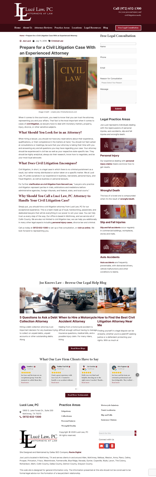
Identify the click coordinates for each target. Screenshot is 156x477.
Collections (66, 416)
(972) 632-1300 (40, 228)
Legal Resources (92, 28)
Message (104, 89)
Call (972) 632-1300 (127, 8)
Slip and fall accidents (110, 227)
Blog (105, 28)
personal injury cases (62, 222)
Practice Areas (62, 28)
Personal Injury (67, 421)
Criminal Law (57, 41)
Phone (103, 57)
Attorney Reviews (43, 28)
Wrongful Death (68, 426)
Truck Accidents (108, 410)
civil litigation (33, 124)
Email (102, 68)
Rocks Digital (75, 452)
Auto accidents (107, 262)
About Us (27, 28)
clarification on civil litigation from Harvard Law (50, 184)
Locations (77, 28)
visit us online (84, 228)
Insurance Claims (108, 420)
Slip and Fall (106, 415)
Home (17, 28)
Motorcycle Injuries (109, 405)
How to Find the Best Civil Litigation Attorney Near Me (116, 321)
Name (103, 46)
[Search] (135, 433)
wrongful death (127, 199)
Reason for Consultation (111, 78)
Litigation (65, 411)
